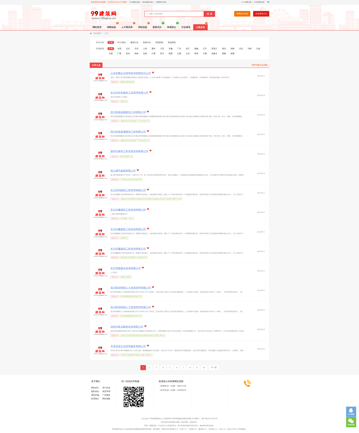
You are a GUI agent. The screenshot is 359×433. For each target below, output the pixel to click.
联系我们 (95, 399)
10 (204, 367)
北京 (128, 49)
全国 (119, 49)
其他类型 (172, 42)
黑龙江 (214, 49)
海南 (136, 53)
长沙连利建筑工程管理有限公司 (128, 190)
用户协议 (106, 388)
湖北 (224, 49)
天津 (136, 49)
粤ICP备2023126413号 (210, 419)
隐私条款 (95, 391)
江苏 (162, 49)
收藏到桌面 (136, 2)
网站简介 (95, 388)
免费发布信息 (242, 14)
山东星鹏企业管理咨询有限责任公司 (131, 73)
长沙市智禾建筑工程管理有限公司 (129, 92)
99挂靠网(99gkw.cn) (157, 419)
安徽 (171, 49)
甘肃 (111, 53)
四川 (162, 53)
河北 (241, 49)
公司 (106, 33)
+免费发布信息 (160, 2)
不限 (111, 42)
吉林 (145, 53)
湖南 (232, 49)
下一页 (214, 367)
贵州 (128, 53)
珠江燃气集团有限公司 (123, 170)
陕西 (171, 53)
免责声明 (106, 391)
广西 (119, 53)
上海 (145, 49)
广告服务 (106, 395)
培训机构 (159, 42)
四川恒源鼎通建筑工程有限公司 (128, 112)
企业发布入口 (261, 14)
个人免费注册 (246, 2)
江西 (154, 53)
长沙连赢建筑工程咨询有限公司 (128, 209)
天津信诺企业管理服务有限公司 (128, 346)
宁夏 (205, 53)
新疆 (232, 53)
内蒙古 (214, 53)
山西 (179, 53)
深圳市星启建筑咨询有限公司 (127, 326)
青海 (196, 53)
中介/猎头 (121, 42)
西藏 (224, 53)
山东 (188, 53)
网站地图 (106, 399)
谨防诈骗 (95, 395)
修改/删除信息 (147, 2)
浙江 (188, 49)
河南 (250, 49)
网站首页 (97, 27)
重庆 (154, 49)
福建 (196, 49)
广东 (179, 49)
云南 (258, 49)
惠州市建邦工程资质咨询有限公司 (129, 151)
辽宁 (205, 49)
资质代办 (147, 42)
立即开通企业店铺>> (260, 65)
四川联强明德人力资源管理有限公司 (131, 287)
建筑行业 (134, 42)
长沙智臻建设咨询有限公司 (126, 268)
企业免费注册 (259, 2)
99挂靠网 (97, 33)
